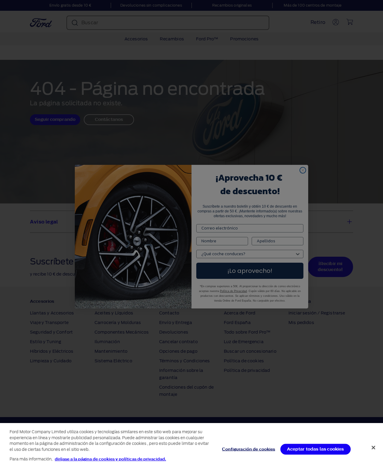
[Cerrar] (373, 447)
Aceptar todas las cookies (315, 449)
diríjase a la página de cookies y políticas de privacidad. (110, 459)
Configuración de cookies (248, 449)
